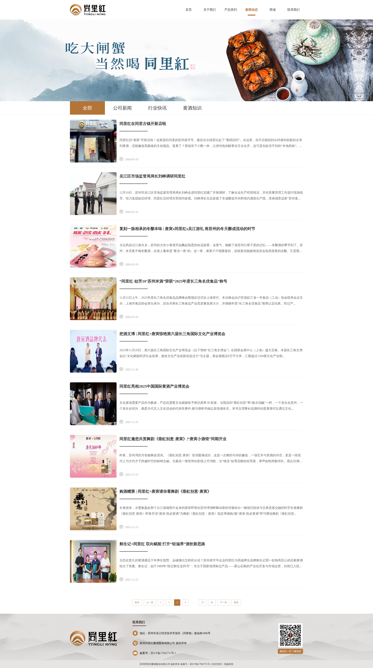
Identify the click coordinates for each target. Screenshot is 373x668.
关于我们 (209, 9)
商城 (272, 9)
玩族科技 (228, 664)
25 (202, 602)
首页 (189, 9)
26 (212, 602)
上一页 (149, 602)
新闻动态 (251, 9)
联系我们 (293, 9)
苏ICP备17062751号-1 (163, 653)
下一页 (223, 602)
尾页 (236, 602)
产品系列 (230, 9)
